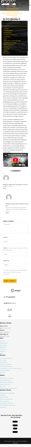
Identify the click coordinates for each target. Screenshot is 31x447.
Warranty (3, 395)
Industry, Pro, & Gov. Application (10, 368)
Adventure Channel (6, 382)
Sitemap (3, 407)
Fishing (2, 341)
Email (5, 248)
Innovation (3, 362)
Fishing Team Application (8, 388)
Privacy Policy (4, 401)
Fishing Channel (5, 380)
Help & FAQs (4, 397)
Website (6, 260)
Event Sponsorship (6, 366)
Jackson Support (5, 364)
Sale (1, 353)
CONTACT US (7, 47)
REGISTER (7, 53)
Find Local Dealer (6, 358)
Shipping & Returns (6, 403)
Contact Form (4, 336)
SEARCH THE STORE (10, 43)
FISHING (6, 28)
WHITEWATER (8, 30)
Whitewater (4, 343)
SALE (14, 18)
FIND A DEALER (8, 45)
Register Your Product (7, 393)
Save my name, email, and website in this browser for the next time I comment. (15, 272)
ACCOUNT (7, 49)
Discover (3, 349)
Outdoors (3, 347)
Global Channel (5, 384)
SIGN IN (6, 51)
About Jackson (5, 370)
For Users (3, 360)
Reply (4, 188)
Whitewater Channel (7, 378)
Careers (2, 372)
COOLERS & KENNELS (12, 13)
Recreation (3, 345)
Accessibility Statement (8, 405)
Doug (4, 184)
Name (5, 237)
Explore (2, 351)
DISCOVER (12, 15)
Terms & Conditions (6, 399)
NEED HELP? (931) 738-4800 (6, 5)
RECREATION (12, 11)
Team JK (3, 386)
